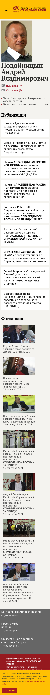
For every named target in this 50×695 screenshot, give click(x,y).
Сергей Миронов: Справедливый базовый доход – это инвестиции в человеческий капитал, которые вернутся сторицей (24, 277)
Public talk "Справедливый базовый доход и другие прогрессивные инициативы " (23, 236)
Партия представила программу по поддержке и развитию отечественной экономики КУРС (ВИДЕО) (25, 168)
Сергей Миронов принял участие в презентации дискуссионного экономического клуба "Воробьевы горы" (25, 147)
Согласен (10, 690)
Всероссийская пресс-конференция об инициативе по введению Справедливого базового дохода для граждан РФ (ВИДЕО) (25, 300)
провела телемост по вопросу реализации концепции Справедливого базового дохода (25, 256)
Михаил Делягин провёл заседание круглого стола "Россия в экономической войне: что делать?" (24, 128)
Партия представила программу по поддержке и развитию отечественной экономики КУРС (25, 191)
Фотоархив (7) (14, 90)
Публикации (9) (14, 85)
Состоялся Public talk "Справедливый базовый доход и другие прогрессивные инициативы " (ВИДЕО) (24, 213)
